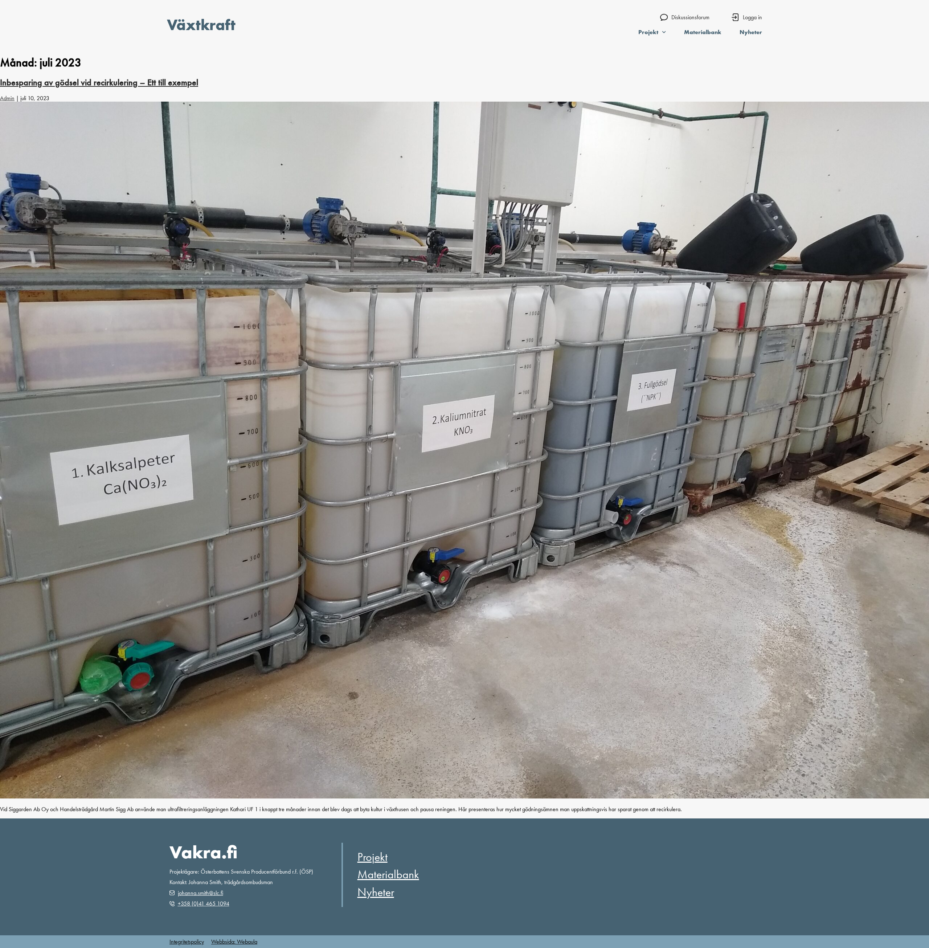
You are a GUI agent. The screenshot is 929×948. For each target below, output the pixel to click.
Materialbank (702, 32)
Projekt (648, 32)
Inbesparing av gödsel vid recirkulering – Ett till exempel (99, 82)
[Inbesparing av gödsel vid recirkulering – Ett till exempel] (464, 796)
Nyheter (751, 32)
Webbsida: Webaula (234, 941)
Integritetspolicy (186, 941)
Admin (7, 98)
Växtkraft (201, 24)
